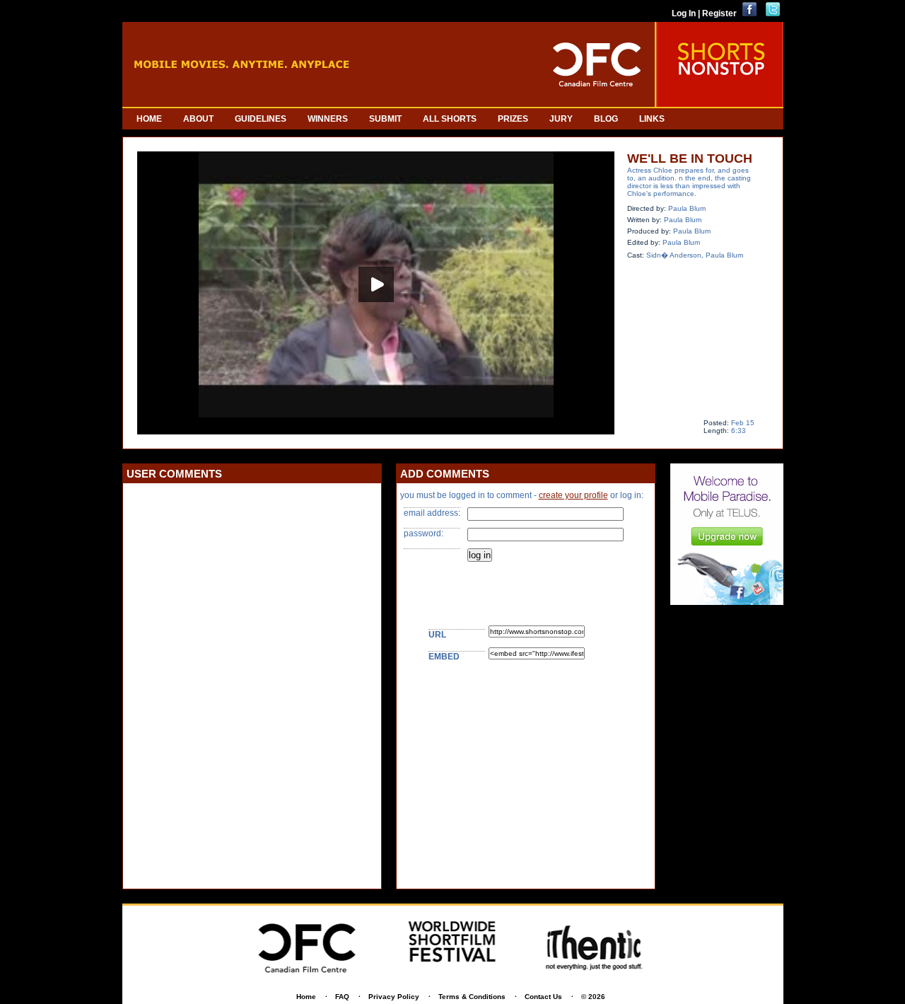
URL (437, 635)
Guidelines (260, 119)
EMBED (444, 657)
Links (652, 119)
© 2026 (593, 996)
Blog (606, 119)
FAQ (342, 996)
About (198, 119)
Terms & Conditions (472, 996)
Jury (561, 119)
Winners (328, 119)
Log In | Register (704, 13)
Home (149, 119)
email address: (432, 513)
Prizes (513, 119)
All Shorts (450, 119)
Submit (385, 119)
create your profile (573, 495)
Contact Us (543, 996)
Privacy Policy (393, 996)
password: (423, 533)
